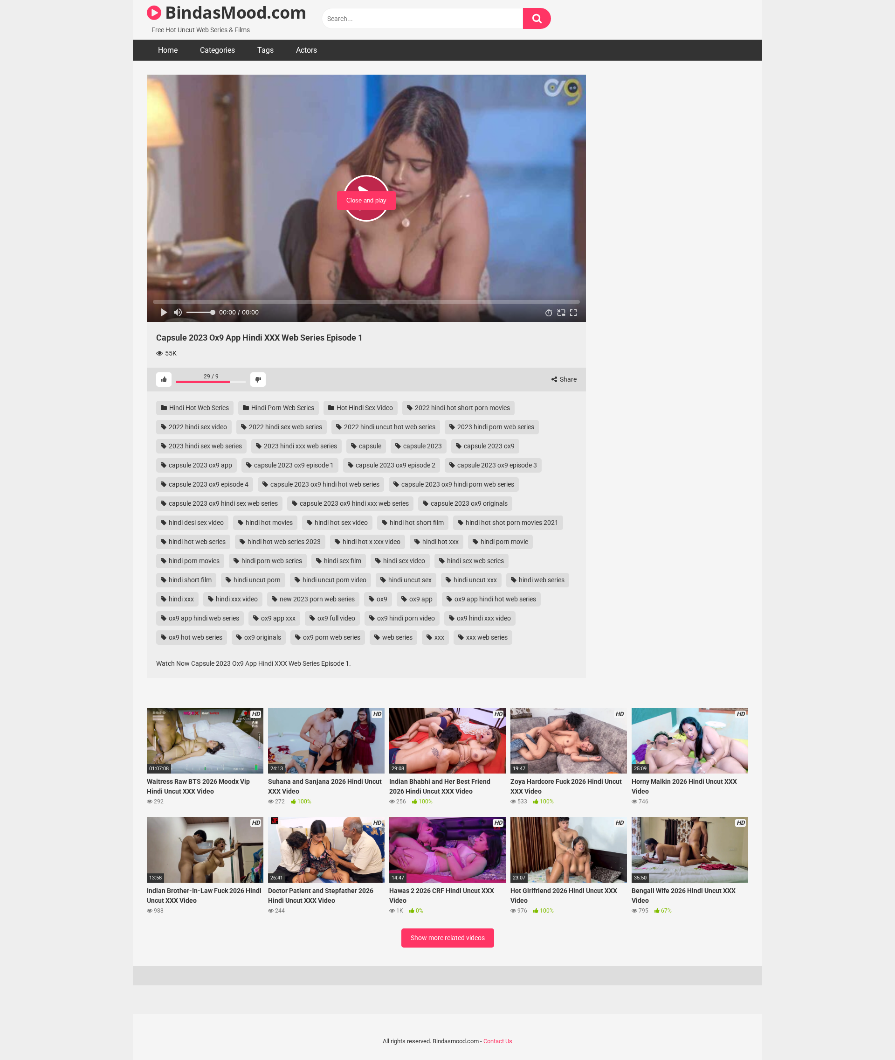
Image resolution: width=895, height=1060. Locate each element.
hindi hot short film (416, 522)
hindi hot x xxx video (370, 541)
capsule (369, 446)
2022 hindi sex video (197, 427)
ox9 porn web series (331, 637)
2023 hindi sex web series (204, 446)
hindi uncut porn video (333, 580)
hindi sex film (342, 561)
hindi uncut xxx (474, 580)
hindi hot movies (268, 522)
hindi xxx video (236, 599)
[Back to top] (863, 1031)
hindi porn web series (271, 561)
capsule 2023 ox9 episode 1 (293, 465)
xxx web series (486, 637)
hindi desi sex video (195, 522)
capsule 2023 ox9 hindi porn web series (457, 484)
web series (397, 637)
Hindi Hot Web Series (198, 407)
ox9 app (420, 599)
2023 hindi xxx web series (299, 446)
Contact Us (497, 1041)
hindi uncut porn (256, 580)
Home (168, 50)
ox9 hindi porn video (405, 618)
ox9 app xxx (278, 618)
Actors (306, 50)
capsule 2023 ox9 (488, 446)
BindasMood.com (233, 12)
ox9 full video (335, 618)
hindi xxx (180, 599)
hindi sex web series (475, 561)
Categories (217, 50)
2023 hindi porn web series (495, 427)
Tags (265, 50)
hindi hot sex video (340, 522)
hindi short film (189, 580)
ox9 (381, 599)
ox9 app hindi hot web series (494, 599)
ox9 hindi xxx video (483, 618)
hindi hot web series (196, 541)
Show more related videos (448, 937)
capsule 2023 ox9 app (199, 465)
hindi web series (541, 580)
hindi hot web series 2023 (283, 541)
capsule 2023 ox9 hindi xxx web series (353, 503)
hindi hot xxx (440, 541)
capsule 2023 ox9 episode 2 (394, 465)
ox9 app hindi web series (203, 618)
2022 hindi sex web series (285, 427)
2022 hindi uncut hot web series (389, 427)
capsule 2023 (422, 446)
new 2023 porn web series (316, 599)
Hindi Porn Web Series (282, 407)
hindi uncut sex (409, 580)
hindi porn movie (503, 541)
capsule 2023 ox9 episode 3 (496, 465)
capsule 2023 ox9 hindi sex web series (222, 503)
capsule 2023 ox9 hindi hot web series (324, 484)
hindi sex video (403, 561)
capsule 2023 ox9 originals (468, 503)
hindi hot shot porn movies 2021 (511, 522)
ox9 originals (262, 637)
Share (567, 379)
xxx (438, 637)
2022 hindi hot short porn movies (461, 407)
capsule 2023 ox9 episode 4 (207, 484)
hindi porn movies (193, 561)
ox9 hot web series (194, 637)
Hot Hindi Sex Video (364, 407)
